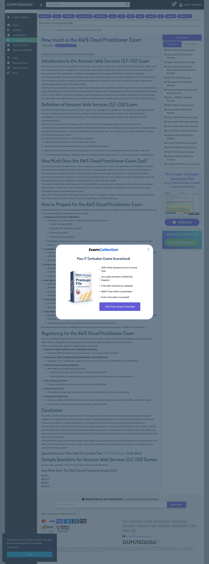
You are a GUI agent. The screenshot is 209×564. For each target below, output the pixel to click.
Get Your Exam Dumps (120, 306)
